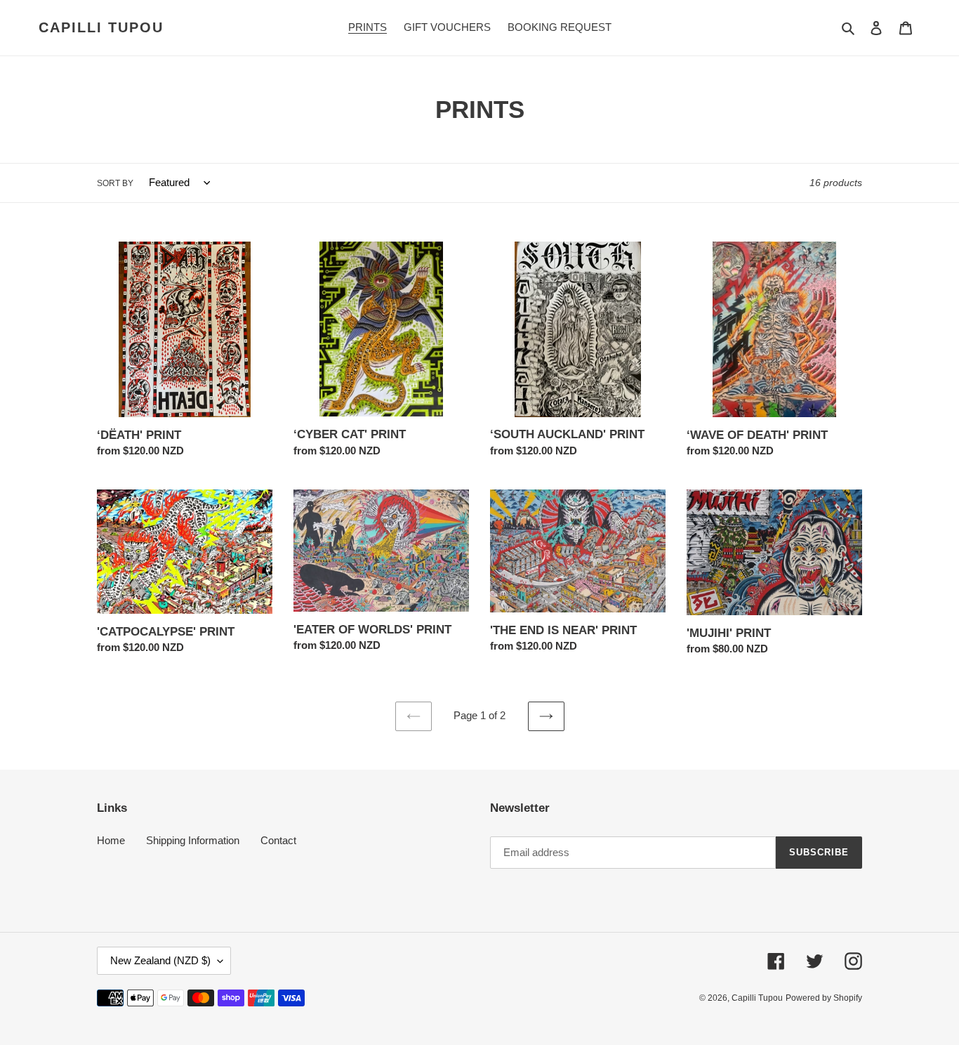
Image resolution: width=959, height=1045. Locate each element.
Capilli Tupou (101, 27)
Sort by (115, 183)
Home (111, 840)
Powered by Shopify (824, 998)
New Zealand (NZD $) (160, 960)
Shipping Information (192, 840)
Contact (278, 840)
